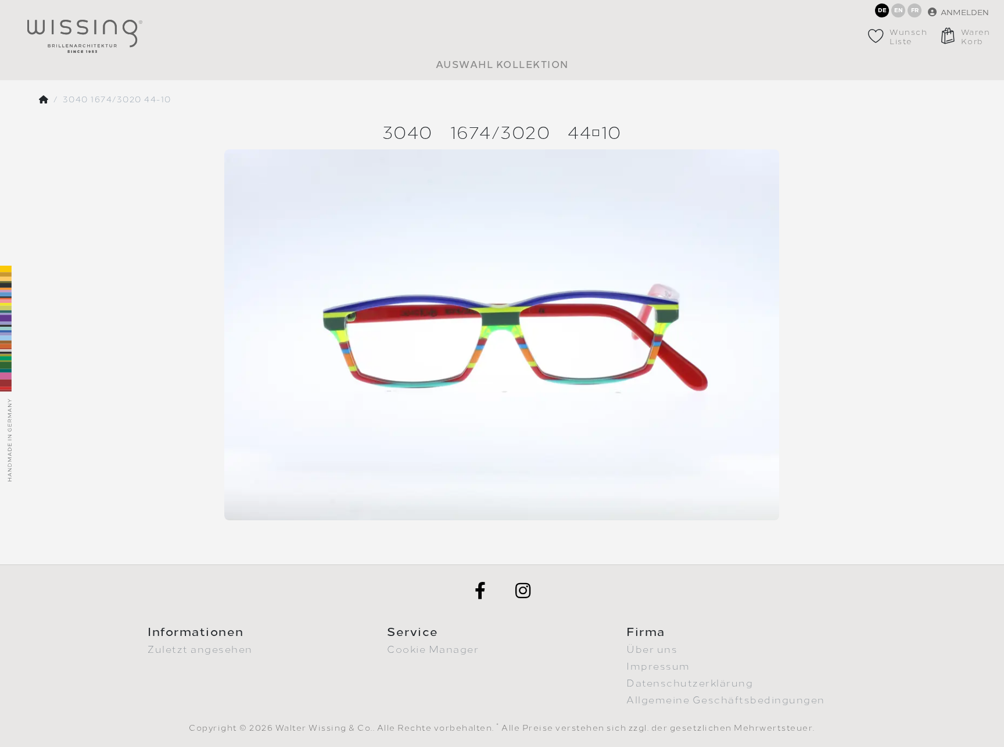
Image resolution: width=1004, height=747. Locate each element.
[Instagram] (523, 590)
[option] (502, 334)
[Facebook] (480, 590)
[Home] (44, 100)
